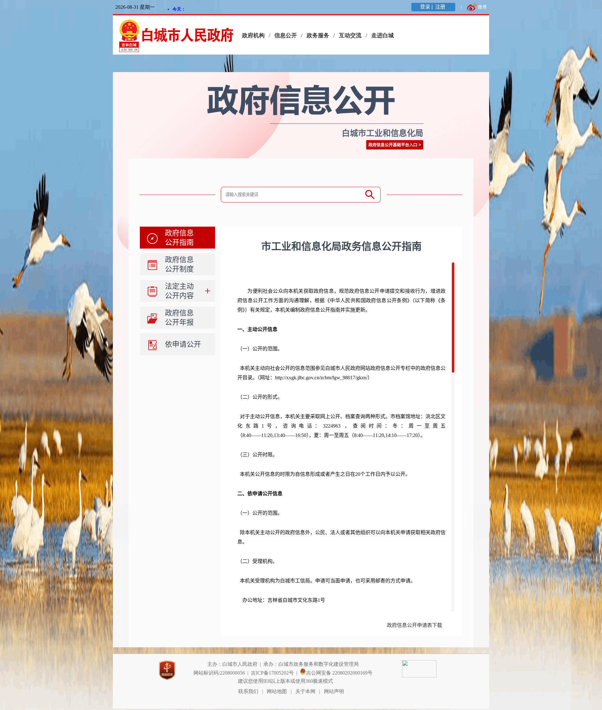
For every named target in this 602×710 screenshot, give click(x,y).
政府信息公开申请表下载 (414, 625)
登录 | (427, 6)
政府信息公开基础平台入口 (392, 144)
